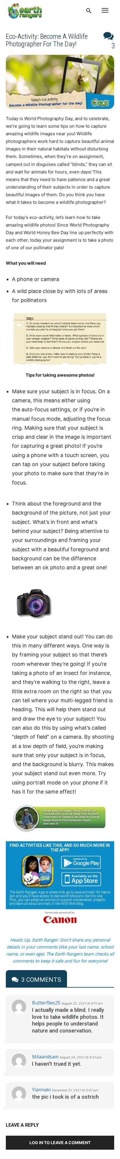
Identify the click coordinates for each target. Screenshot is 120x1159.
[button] (89, 11)
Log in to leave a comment (60, 1142)
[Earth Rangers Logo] (25, 11)
